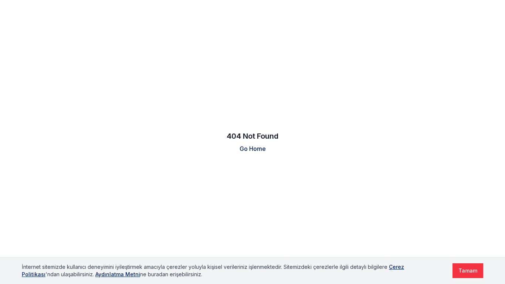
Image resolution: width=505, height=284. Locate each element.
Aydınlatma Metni (117, 274)
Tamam (467, 270)
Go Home (253, 148)
